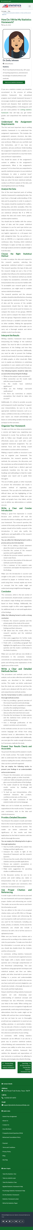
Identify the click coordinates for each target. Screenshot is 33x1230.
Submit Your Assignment (10, 1116)
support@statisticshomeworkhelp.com (16, 1105)
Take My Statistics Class (10, 1182)
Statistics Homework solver (11, 1199)
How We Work (7, 1129)
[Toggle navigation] (29, 6)
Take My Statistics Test (9, 1174)
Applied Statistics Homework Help (13, 1186)
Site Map (5, 1160)
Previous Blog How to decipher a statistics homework (8, 1065)
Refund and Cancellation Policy (11, 1137)
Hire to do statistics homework (14, 82)
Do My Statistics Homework (11, 1195)
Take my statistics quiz (9, 1178)
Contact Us (6, 1125)
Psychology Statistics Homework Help (14, 1190)
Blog (4, 1155)
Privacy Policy (7, 1151)
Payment (5, 1143)
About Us (5, 1120)
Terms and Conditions (9, 1147)
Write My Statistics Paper (10, 1203)
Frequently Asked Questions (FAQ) (13, 1133)
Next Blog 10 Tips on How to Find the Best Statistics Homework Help (25, 1067)
